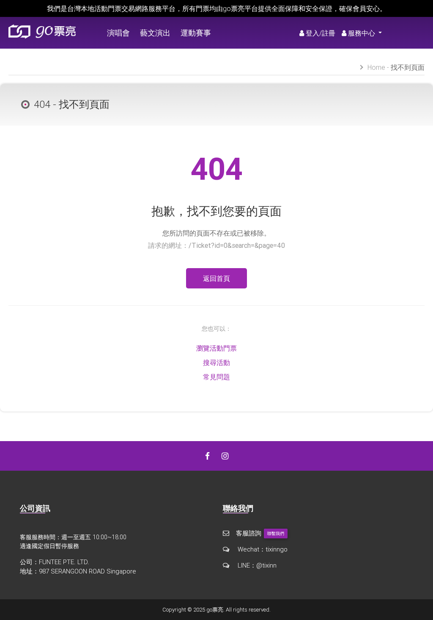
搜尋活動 (216, 362)
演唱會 (118, 33)
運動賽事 (196, 33)
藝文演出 (155, 33)
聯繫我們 (275, 533)
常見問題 (216, 377)
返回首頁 (216, 278)
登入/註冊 (320, 33)
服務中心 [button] (362, 33)
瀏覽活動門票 (216, 348)
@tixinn (266, 565)
